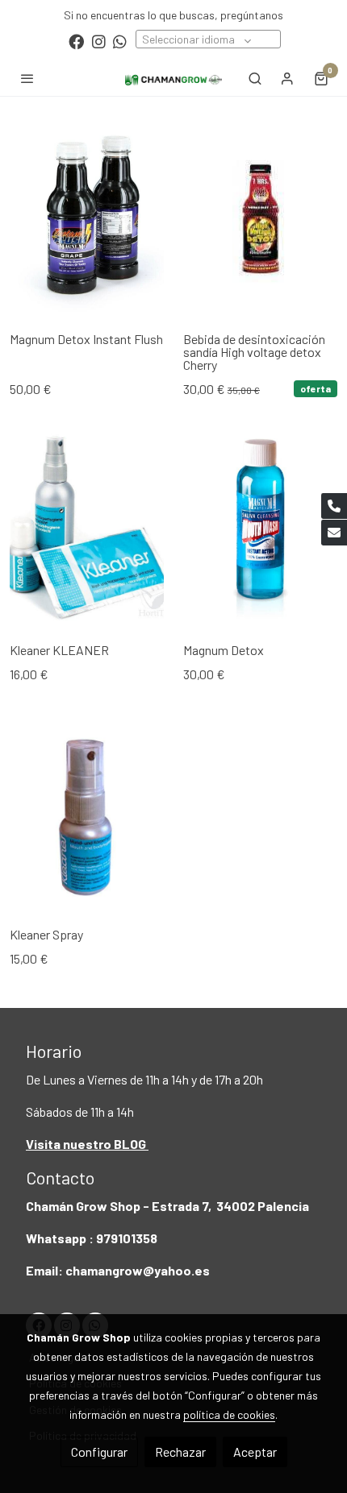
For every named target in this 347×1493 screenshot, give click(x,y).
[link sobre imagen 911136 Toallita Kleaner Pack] (87, 528)
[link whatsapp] (120, 40)
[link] (173, 78)
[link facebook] (76, 40)
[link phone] (334, 506)
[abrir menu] (27, 78)
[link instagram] (99, 40)
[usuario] (287, 78)
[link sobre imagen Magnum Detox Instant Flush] (87, 217)
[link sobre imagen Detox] (260, 217)
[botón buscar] (255, 78)
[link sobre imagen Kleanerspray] (87, 813)
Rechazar (180, 1451)
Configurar (99, 1451)
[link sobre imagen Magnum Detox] (260, 528)
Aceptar (255, 1451)
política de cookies (229, 1414)
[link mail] (334, 532)
